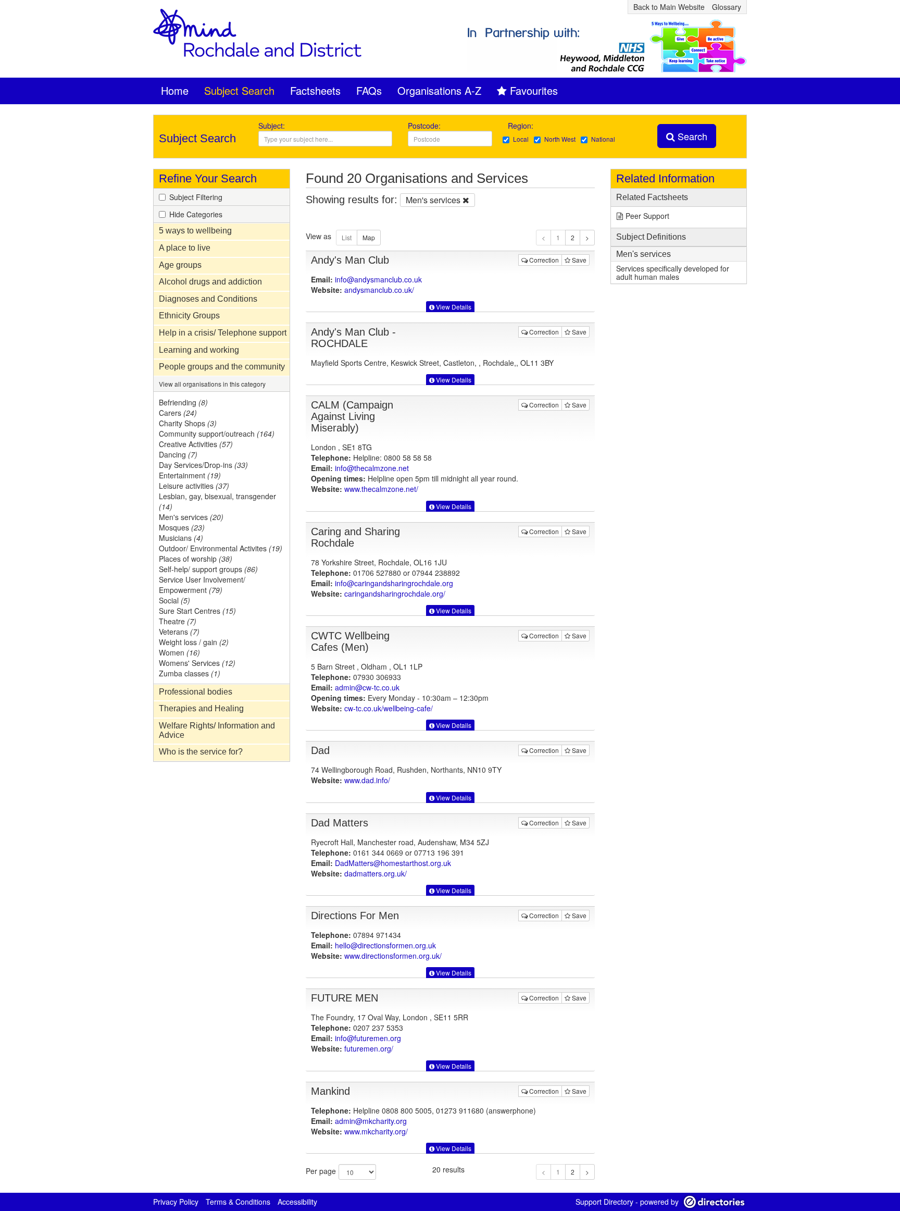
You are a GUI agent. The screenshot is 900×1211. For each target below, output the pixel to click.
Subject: (271, 125)
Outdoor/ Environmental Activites (220, 548)
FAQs (369, 90)
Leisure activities (194, 485)
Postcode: (424, 125)
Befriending (183, 402)
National (603, 138)
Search (691, 136)
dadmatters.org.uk (375, 873)
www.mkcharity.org (376, 1131)
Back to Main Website (669, 7)
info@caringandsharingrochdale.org (394, 583)
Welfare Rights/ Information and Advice (217, 730)
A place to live (184, 247)
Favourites (534, 90)
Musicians (181, 538)
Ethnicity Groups (189, 315)
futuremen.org (368, 1048)
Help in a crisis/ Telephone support (222, 332)
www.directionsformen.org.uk (393, 955)
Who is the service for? (201, 751)
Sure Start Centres (197, 611)
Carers (178, 412)
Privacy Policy (175, 1201)
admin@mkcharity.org (371, 1121)
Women (179, 652)
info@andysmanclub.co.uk (378, 279)
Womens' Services (197, 663)
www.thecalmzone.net (381, 489)
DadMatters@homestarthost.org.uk (393, 863)
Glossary (726, 7)
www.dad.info (367, 780)
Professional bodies (195, 691)
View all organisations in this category (212, 383)
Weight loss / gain (194, 642)
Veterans (179, 631)
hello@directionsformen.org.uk (385, 945)
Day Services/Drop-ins (203, 465)
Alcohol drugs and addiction (210, 281)
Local (521, 138)
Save (578, 259)
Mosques (182, 527)
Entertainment (190, 475)
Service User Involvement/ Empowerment (202, 584)
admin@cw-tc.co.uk (367, 687)
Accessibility (297, 1201)
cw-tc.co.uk (388, 708)
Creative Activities (196, 444)
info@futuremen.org (368, 1038)
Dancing (178, 454)
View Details (452, 306)
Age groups (180, 265)
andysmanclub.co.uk (379, 290)
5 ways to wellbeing (195, 230)
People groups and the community (222, 366)
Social (174, 600)
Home (175, 90)
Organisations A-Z (439, 90)
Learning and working (199, 349)
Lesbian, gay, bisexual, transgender (217, 501)
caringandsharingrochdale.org (394, 593)
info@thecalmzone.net (372, 468)
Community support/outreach (216, 433)
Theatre (177, 621)
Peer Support (647, 216)
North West (560, 138)
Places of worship (195, 558)
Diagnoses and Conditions (208, 298)
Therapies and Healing (201, 708)
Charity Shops (188, 423)
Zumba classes (189, 673)
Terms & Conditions (238, 1201)
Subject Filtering (195, 197)
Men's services (191, 517)
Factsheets (315, 90)
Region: (521, 125)
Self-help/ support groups (208, 569)
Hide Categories (195, 214)
